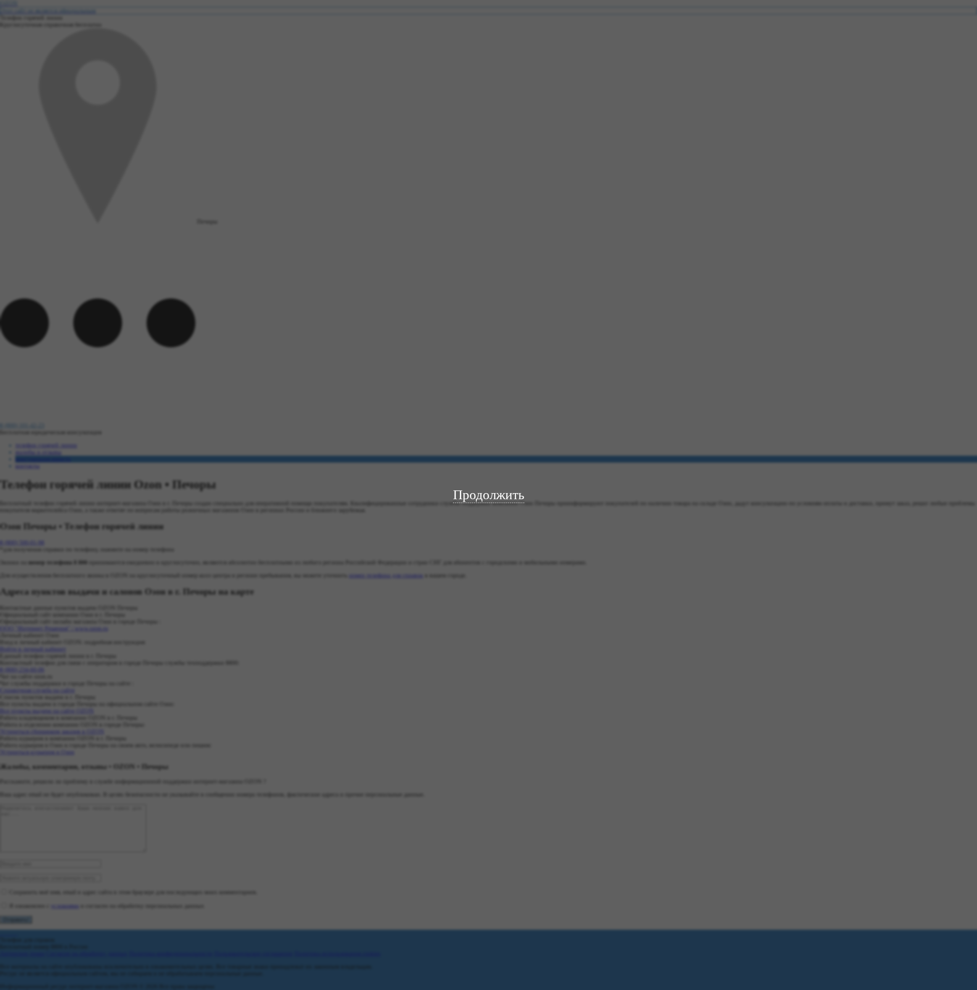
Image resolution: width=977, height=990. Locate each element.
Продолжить (488, 494)
